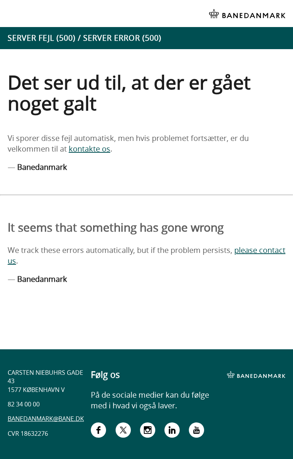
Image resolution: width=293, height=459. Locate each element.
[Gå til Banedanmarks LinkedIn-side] (172, 431)
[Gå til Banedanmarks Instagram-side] (147, 431)
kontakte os (89, 149)
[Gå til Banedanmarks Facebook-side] (98, 431)
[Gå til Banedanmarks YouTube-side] (196, 431)
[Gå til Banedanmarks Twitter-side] (123, 431)
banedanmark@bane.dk (46, 418)
